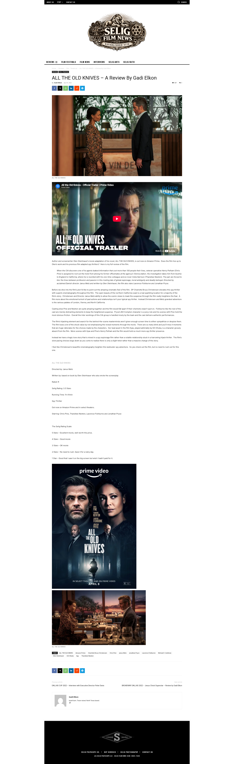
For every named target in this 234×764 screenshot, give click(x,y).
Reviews (61, 68)
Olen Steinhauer (58, 656)
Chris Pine (113, 653)
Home (54, 68)
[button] (182, 2)
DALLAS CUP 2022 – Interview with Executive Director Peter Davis (78, 685)
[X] (60, 88)
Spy (77, 656)
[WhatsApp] (65, 88)
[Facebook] (54, 88)
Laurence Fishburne (149, 653)
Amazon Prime (80, 653)
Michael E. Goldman (164, 653)
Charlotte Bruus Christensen (97, 653)
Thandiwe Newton (87, 656)
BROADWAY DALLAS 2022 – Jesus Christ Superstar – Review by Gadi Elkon (152, 685)
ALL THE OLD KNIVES (61, 363)
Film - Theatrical (71, 68)
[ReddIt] (76, 88)
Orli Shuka (70, 656)
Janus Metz (123, 653)
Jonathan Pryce (134, 653)
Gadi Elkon (58, 83)
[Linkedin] (71, 88)
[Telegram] (82, 88)
